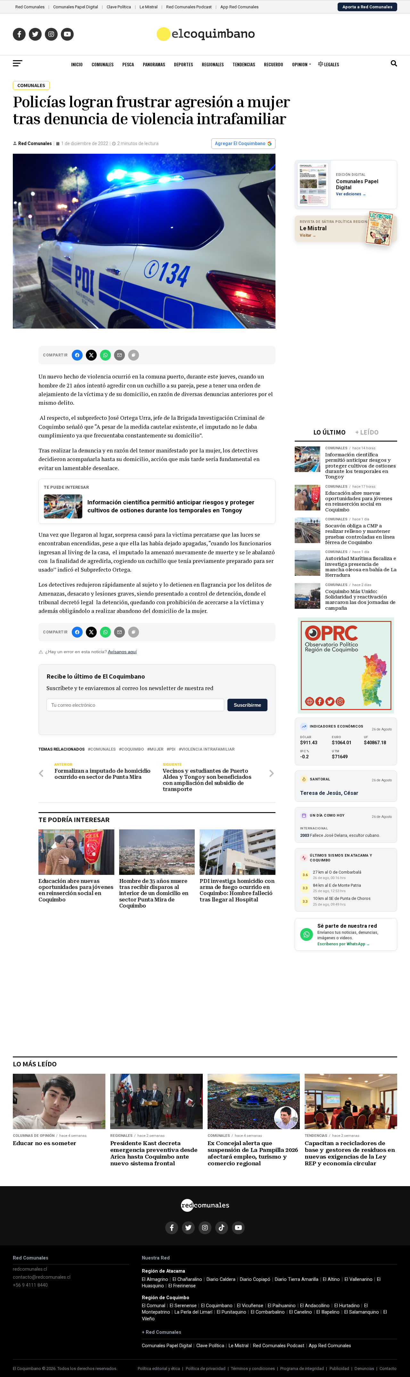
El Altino (331, 1279)
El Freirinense (182, 1286)
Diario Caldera (221, 1279)
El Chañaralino (187, 1279)
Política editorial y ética (159, 1368)
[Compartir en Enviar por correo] (119, 355)
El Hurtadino (347, 1305)
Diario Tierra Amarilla (296, 1279)
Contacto (388, 1368)
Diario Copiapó (255, 1279)
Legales (331, 64)
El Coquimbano (217, 1305)
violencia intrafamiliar (207, 749)
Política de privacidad (206, 1368)
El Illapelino (328, 1312)
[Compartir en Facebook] (77, 355)
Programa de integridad (302, 1368)
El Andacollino (315, 1305)
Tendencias (244, 64)
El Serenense (183, 1305)
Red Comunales (30, 6)
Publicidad (339, 1368)
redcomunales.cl (30, 1269)
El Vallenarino (359, 1279)
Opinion (300, 64)
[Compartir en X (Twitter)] (91, 355)
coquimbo (132, 749)
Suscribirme (247, 705)
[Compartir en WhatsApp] (105, 355)
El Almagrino (155, 1279)
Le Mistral (149, 6)
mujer (156, 749)
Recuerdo (273, 64)
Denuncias (364, 1368)
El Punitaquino (231, 1312)
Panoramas (154, 64)
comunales (103, 749)
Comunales (102, 64)
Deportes (183, 64)
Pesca (128, 64)
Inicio (77, 64)
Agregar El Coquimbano (240, 143)
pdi (172, 749)
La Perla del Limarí (193, 1312)
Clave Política (119, 6)
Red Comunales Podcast (189, 6)
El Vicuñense (250, 1305)
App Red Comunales (239, 6)
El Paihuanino (282, 1305)
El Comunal (153, 1305)
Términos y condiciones (253, 1368)
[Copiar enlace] (133, 355)
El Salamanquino (361, 1312)
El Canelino (300, 1312)
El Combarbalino (268, 1312)
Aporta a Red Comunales (367, 6)
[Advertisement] (346, 288)
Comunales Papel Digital (75, 6)
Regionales (213, 64)
